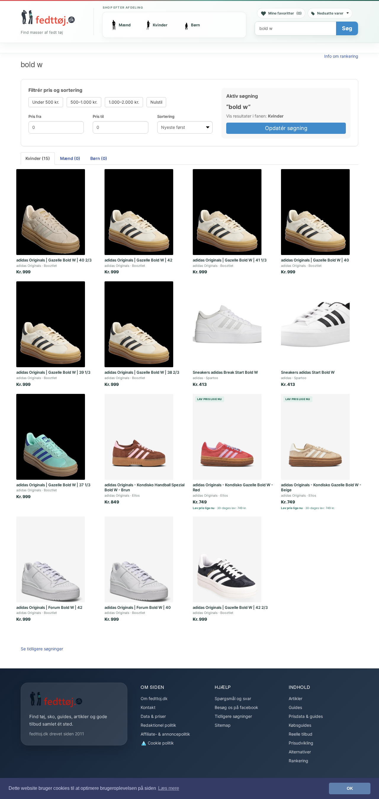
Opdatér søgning (286, 128)
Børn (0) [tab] (98, 158)
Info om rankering (341, 56)
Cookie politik (160, 742)
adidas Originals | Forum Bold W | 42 (49, 607)
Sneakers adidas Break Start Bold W (225, 372)
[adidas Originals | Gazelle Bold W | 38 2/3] (139, 324)
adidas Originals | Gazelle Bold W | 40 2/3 (53, 260)
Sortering (165, 116)
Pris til (98, 116)
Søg (347, 28)
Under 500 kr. (45, 102)
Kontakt (148, 707)
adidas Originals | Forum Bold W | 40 (138, 607)
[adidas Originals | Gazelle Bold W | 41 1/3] (227, 212)
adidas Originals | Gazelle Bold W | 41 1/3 (229, 260)
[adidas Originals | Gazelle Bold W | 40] (315, 212)
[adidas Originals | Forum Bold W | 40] (139, 559)
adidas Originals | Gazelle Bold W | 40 (315, 260)
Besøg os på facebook (236, 707)
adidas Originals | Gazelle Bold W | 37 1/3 (53, 484)
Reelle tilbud (300, 734)
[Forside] (48, 18)
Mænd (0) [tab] (70, 158)
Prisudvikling (301, 742)
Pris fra (34, 116)
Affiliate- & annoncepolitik (165, 734)
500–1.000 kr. (83, 102)
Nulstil (156, 102)
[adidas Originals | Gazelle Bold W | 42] (139, 212)
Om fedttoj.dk (154, 698)
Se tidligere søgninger (42, 648)
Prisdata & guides (306, 716)
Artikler (295, 698)
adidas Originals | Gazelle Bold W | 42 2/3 (230, 607)
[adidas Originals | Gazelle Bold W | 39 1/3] (50, 324)
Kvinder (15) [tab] (37, 158)
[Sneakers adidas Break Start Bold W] (227, 324)
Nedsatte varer (330, 13)
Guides (295, 707)
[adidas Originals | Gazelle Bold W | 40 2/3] (50, 212)
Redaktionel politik (158, 725)
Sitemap (223, 725)
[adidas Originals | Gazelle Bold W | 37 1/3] (50, 437)
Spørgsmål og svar (233, 698)
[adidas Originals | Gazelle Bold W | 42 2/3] (227, 559)
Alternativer (300, 751)
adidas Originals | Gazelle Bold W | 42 (138, 260)
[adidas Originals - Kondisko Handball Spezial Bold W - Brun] (139, 437)
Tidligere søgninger (233, 716)
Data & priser (153, 716)
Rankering (298, 760)
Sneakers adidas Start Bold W (308, 372)
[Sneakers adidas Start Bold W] (315, 324)
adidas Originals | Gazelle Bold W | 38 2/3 (142, 372)
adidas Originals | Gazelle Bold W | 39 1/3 (53, 372)
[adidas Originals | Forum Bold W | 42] (50, 559)
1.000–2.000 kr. (124, 102)
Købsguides (300, 725)
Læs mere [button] (168, 788)
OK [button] (350, 788)
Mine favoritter (285, 13)
